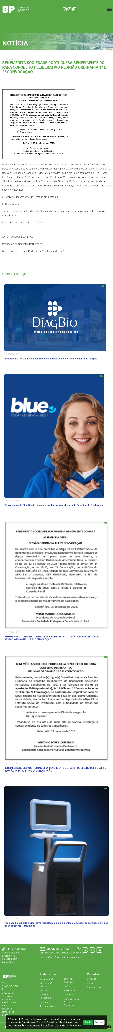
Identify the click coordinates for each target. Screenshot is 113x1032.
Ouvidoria (91, 979)
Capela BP (68, 995)
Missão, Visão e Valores (47, 984)
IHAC (65, 986)
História (43, 990)
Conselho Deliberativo (68, 980)
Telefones (91, 983)
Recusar (99, 1022)
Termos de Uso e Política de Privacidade (71, 1002)
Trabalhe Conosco (95, 987)
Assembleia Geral (48, 1006)
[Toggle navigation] (109, 9)
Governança (69, 990)
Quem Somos (46, 979)
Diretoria (44, 1002)
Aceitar (88, 1022)
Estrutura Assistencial (45, 996)
